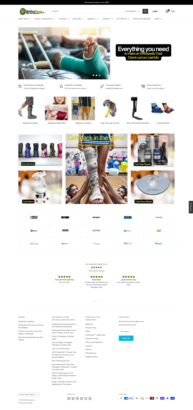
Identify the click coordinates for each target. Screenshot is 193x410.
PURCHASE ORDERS (141, 19)
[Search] (145, 11)
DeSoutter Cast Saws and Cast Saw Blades (30, 326)
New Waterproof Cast (61, 361)
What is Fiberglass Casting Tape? (63, 337)
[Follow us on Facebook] (68, 398)
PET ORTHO (122, 19)
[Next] (175, 109)
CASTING (62, 19)
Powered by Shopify (25, 403)
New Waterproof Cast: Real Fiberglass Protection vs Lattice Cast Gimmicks (64, 367)
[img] (96, 267)
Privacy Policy (90, 328)
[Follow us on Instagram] (77, 398)
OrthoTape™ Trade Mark (95, 335)
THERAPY (106, 19)
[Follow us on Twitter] (73, 398)
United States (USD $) (27, 394)
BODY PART (23, 19)
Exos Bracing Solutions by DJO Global (30, 338)
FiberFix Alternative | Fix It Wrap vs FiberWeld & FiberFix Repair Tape (64, 375)
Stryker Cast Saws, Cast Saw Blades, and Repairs (30, 332)
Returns (88, 349)
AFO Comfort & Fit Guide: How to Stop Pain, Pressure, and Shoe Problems (64, 354)
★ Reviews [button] (191, 207)
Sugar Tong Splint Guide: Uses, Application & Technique (64, 382)
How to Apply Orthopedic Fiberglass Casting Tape (62, 343)
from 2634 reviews (96, 271)
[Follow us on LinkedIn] (90, 398)
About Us (89, 324)
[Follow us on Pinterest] (81, 398)
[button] (94, 301)
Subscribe (126, 338)
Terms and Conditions (94, 342)
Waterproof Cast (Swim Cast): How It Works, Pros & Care (64, 331)
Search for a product (26, 321)
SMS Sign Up (90, 353)
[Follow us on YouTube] (85, 398)
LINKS (156, 19)
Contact (88, 346)
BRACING (77, 19)
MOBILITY (91, 19)
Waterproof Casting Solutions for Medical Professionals (64, 325)
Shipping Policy (91, 356)
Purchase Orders (92, 338)
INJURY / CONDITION (43, 19)
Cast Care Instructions (61, 348)
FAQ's (87, 331)
